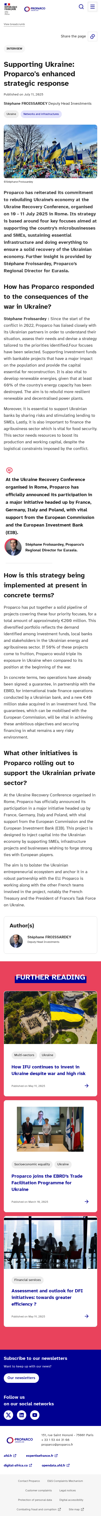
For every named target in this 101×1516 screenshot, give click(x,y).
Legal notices (67, 1490)
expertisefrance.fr (39, 1456)
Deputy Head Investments (48, 104)
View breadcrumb (14, 24)
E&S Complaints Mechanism (65, 1481)
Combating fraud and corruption (37, 1509)
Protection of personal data (35, 1500)
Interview (14, 48)
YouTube (34, 1415)
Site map (74, 1509)
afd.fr (8, 1456)
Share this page (92, 36)
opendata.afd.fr (53, 1465)
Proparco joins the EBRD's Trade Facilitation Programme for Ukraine (47, 1183)
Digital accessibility (71, 1500)
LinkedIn (21, 1415)
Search (81, 6)
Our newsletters (21, 1378)
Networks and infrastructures (41, 114)
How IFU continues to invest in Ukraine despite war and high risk (48, 1070)
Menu (92, 6)
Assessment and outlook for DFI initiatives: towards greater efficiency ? (47, 1298)
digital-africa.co (16, 1465)
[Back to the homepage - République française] (35, 9)
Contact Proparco (29, 1481)
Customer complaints (38, 1490)
